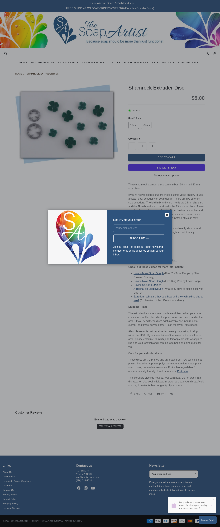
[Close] (167, 215)
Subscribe (137, 238)
